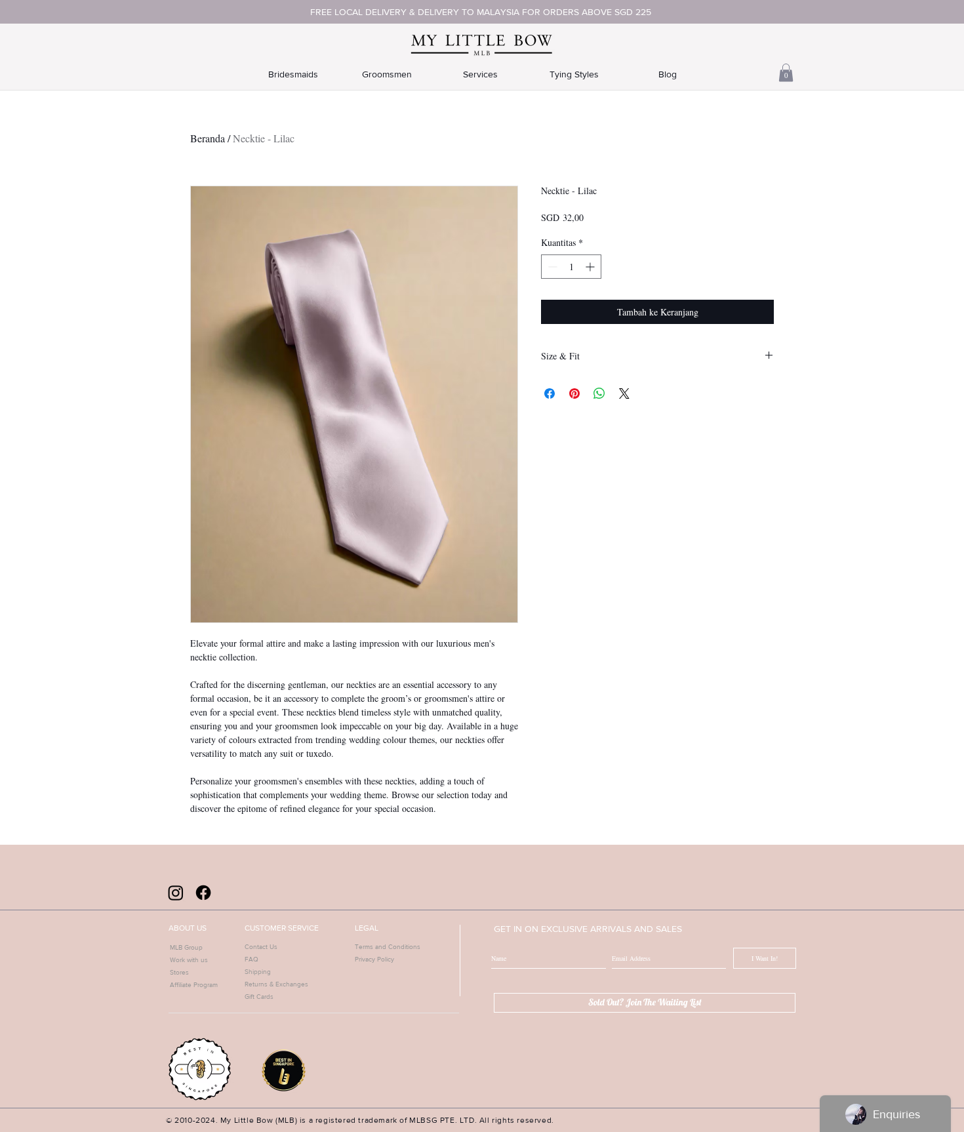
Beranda (207, 138)
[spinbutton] (571, 266)
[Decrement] (551, 266)
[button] (785, 72)
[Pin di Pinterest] (574, 393)
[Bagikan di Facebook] (549, 393)
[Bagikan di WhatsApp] (599, 393)
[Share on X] (624, 393)
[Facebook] (203, 892)
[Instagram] (176, 892)
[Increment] (591, 266)
